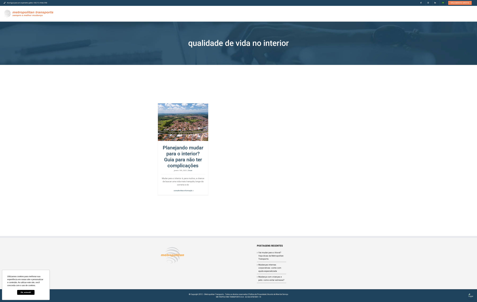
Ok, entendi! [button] (26, 292)
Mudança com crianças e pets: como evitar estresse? (271, 278)
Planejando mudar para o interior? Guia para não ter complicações (183, 122)
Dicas (190, 170)
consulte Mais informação (183, 191)
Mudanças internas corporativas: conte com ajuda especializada (269, 267)
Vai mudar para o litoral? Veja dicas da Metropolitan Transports (270, 255)
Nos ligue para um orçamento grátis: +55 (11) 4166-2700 (27, 3)
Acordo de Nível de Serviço (277, 294)
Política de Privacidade (257, 294)
